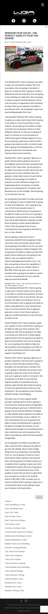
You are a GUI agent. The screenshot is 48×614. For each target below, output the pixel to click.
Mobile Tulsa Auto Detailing (17, 543)
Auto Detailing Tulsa (14, 508)
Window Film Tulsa (23, 42)
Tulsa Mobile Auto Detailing (17, 567)
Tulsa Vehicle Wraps (14, 571)
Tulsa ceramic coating (15, 563)
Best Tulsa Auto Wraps (15, 520)
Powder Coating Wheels (15, 547)
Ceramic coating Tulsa (15, 528)
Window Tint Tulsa (13, 586)
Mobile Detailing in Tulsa (16, 540)
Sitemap (8, 608)
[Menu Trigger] (43, 5)
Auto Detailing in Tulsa (15, 504)
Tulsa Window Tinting (14, 575)
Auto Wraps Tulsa (13, 516)
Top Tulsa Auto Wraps (15, 551)
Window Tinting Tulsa (14, 590)
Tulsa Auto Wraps (13, 559)
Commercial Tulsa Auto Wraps (19, 532)
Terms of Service (32, 608)
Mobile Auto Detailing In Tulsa (18, 536)
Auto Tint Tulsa (11, 512)
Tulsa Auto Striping (13, 555)
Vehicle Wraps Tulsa (14, 579)
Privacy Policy (18, 608)
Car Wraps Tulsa (12, 524)
